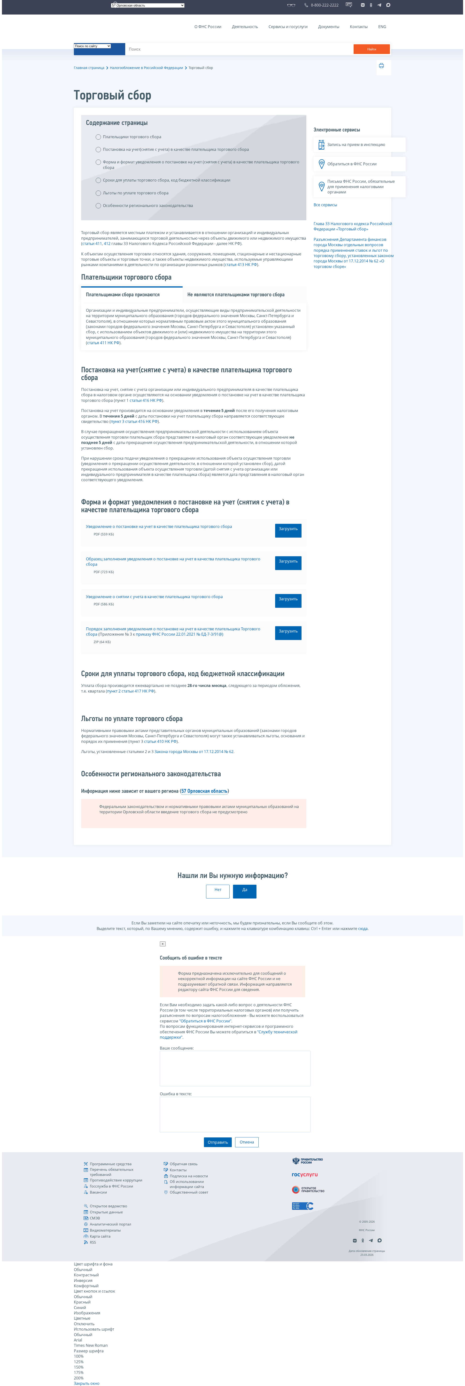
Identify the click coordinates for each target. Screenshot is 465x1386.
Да (244, 889)
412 (107, 243)
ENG (382, 26)
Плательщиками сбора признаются (123, 295)
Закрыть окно (87, 1383)
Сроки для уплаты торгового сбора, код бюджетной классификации (166, 180)
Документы (328, 26)
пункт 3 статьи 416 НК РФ (134, 421)
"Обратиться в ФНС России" (205, 1021)
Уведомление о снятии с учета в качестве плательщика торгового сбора (154, 596)
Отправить (218, 1142)
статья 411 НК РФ (103, 342)
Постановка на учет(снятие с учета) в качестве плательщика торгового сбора (176, 149)
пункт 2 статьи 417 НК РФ (130, 691)
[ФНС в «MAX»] (387, 5)
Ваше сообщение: (177, 1048)
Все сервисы (325, 204)
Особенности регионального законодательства (148, 205)
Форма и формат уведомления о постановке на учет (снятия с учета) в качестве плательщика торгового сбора (201, 164)
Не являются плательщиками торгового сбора (236, 295)
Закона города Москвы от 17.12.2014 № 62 (194, 751)
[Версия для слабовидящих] (292, 5)
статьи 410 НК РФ (160, 741)
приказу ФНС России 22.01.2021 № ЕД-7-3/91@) (179, 634)
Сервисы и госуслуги (288, 26)
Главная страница (89, 67)
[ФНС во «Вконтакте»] (362, 5)
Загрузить (288, 528)
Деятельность (245, 26)
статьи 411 (92, 243)
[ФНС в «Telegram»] (379, 5)
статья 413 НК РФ (241, 264)
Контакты (359, 26)
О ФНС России (207, 26)
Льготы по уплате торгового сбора (136, 193)
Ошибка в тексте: (176, 1094)
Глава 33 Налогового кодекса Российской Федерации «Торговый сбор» (353, 226)
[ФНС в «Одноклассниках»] (371, 5)
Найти (371, 49)
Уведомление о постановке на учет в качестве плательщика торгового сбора (159, 526)
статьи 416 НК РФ (146, 400)
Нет (218, 889)
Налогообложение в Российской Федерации (146, 67)
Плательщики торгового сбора (132, 136)
